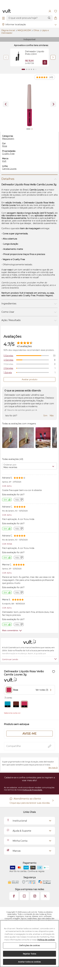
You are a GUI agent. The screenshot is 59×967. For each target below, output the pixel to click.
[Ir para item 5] (33, 69)
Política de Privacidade (32, 790)
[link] (29, 57)
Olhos (36, 30)
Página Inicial (8, 30)
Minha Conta (20, 840)
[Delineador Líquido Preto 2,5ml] (17, 57)
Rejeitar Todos (29, 954)
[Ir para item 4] (31, 69)
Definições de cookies (29, 945)
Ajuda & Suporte (22, 830)
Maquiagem (24, 30)
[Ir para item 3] (29, 69)
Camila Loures (9, 168)
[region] (29, 943)
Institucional (20, 820)
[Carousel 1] (28, 129)
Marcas (17, 850)
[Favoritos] (55, 11)
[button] (45, 62)
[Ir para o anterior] (6, 104)
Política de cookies (46, 939)
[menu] (3, 18)
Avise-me (29, 733)
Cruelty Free (8, 153)
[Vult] (6, 11)
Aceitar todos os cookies (29, 962)
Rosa (4, 146)
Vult (4, 161)
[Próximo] (53, 57)
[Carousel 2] (32, 129)
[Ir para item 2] (26, 69)
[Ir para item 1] (23, 69)
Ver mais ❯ (53, 768)
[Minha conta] (50, 11)
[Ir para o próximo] (53, 104)
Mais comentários (10, 630)
